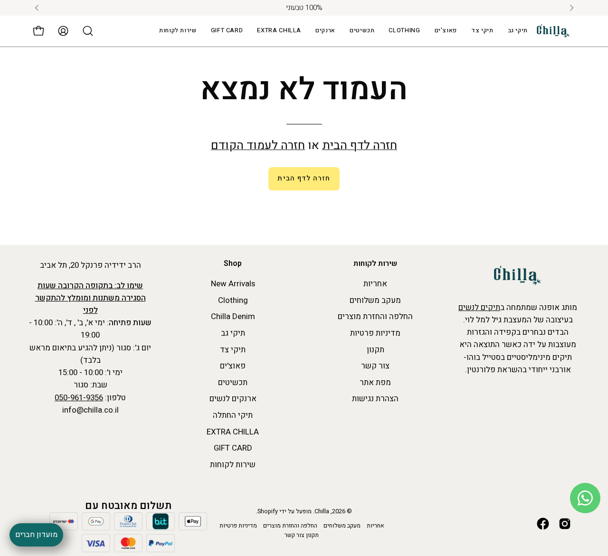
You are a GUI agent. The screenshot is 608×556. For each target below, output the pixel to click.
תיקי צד (233, 350)
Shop (233, 264)
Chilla (321, 511)
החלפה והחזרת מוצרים (375, 317)
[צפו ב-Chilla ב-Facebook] (543, 524)
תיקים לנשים (479, 307)
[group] (304, 8)
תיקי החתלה (233, 415)
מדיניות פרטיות (375, 333)
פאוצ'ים (233, 366)
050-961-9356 (79, 398)
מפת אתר (375, 382)
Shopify (267, 511)
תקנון (375, 350)
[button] (279, 31)
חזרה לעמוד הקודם (258, 145)
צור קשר (375, 366)
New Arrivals (233, 284)
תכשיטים (232, 382)
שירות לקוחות (375, 264)
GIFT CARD (233, 448)
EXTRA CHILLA (233, 432)
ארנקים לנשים (232, 399)
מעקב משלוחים (375, 300)
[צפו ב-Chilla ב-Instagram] (565, 524)
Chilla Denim (233, 317)
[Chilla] (553, 31)
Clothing (233, 300)
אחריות (375, 284)
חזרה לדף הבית (359, 145)
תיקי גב (233, 333)
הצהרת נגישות (375, 399)
